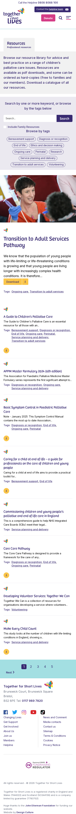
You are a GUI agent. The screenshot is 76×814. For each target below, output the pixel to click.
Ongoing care (22, 151)
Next (9, 672)
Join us (8, 735)
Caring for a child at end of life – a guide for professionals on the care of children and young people (36, 463)
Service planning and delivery (38, 158)
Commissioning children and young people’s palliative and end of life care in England (34, 513)
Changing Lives (12, 717)
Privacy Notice (51, 744)
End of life (20, 145)
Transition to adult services (28, 164)
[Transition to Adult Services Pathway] (38, 198)
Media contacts (52, 721)
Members (9, 740)
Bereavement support (21, 138)
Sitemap (48, 731)
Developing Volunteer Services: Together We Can (37, 595)
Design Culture (24, 812)
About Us (9, 731)
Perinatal (41, 151)
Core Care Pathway (17, 548)
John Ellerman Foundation (40, 805)
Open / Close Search (60, 18)
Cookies (48, 740)
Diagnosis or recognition (53, 138)
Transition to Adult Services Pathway (36, 241)
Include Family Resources (23, 127)
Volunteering (56, 164)
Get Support (11, 721)
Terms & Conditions (54, 735)
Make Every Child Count (20, 628)
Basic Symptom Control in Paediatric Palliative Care (35, 409)
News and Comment (55, 717)
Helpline (8, 744)
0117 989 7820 (32, 701)
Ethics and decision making (46, 145)
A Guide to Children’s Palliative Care (28, 316)
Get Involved (11, 726)
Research (56, 151)
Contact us (49, 726)
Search (64, 118)
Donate (48, 18)
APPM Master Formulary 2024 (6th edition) (33, 371)
